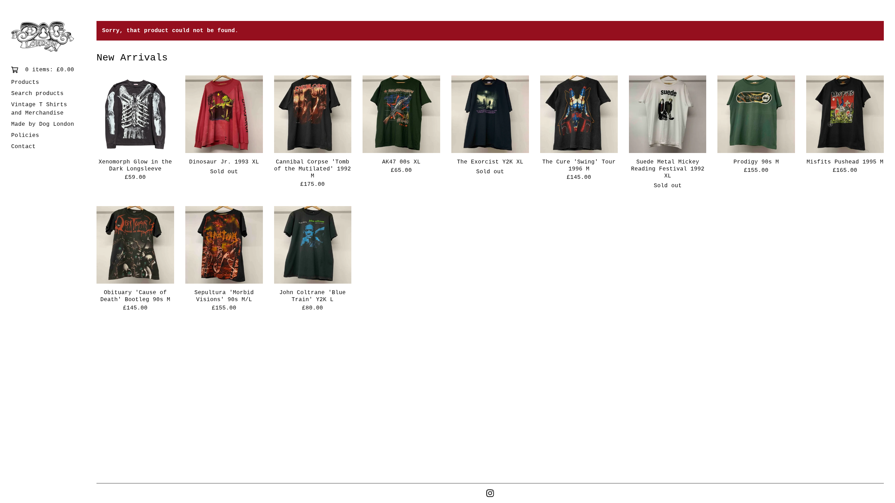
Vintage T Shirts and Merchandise (39, 109)
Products (25, 82)
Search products (37, 93)
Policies (25, 135)
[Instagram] (490, 493)
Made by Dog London (42, 124)
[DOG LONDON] (42, 36)
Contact (23, 147)
